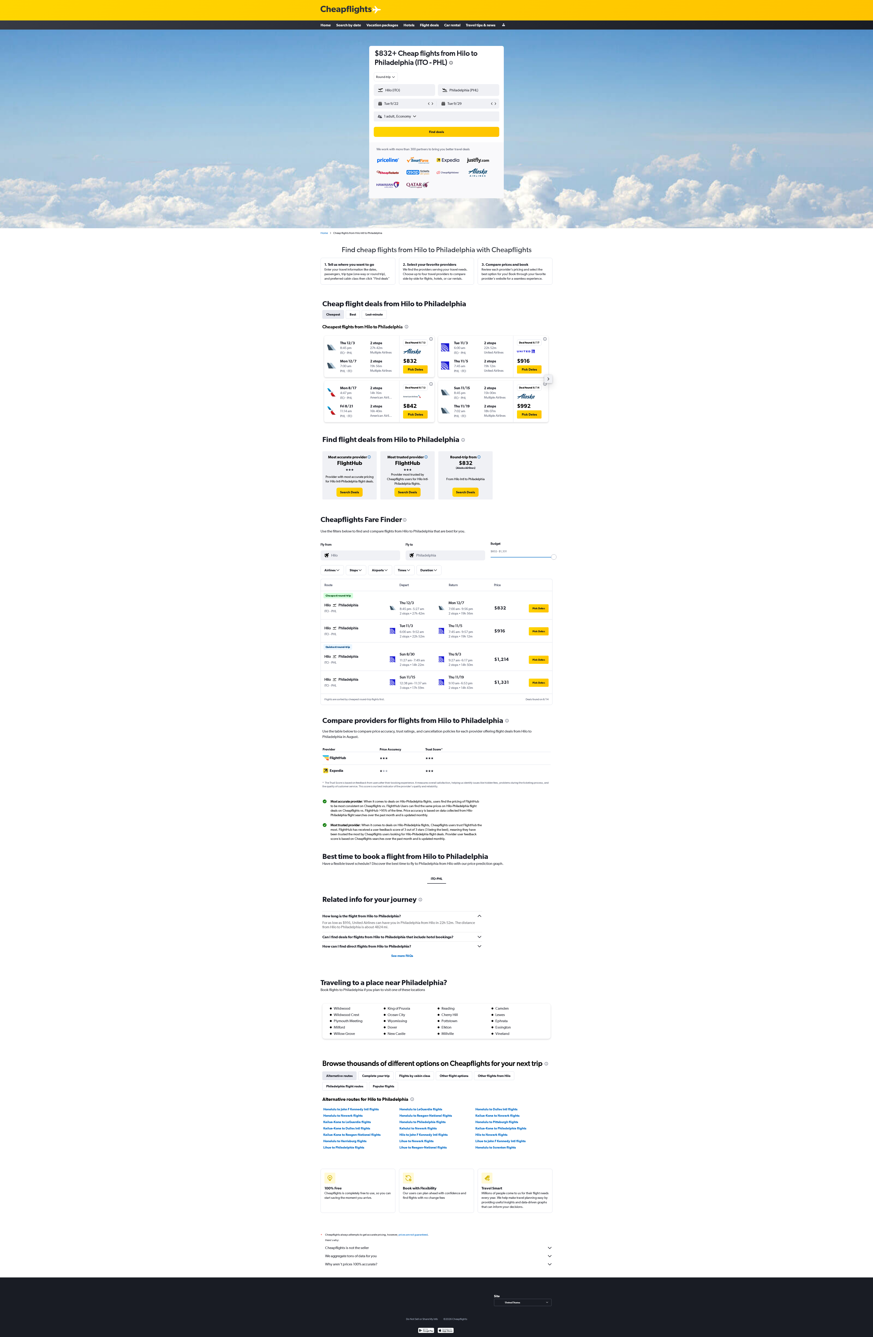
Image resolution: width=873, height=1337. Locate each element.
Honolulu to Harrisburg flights (344, 1141)
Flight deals (429, 25)
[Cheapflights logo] (346, 10)
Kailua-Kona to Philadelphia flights (500, 1128)
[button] (451, 63)
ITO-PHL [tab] (436, 878)
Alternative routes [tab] (339, 1076)
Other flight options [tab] (454, 1076)
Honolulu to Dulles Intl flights (496, 1109)
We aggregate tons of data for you (351, 1256)
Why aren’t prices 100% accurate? (351, 1264)
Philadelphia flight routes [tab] (344, 1086)
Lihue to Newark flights (416, 1141)
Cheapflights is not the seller (347, 1248)
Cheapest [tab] (333, 314)
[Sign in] (503, 25)
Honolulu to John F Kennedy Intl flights (351, 1109)
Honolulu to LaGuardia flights (420, 1109)
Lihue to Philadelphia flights (343, 1147)
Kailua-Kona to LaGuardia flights (347, 1122)
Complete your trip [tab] (376, 1076)
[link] (349, 492)
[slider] (554, 557)
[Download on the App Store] (445, 1331)
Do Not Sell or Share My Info (422, 1319)
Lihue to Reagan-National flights (423, 1147)
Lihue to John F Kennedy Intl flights (500, 1141)
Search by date (348, 25)
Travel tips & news (480, 25)
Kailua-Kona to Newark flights (497, 1115)
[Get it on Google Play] (426, 1331)
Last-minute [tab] (374, 314)
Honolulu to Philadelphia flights (422, 1122)
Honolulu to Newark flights (343, 1115)
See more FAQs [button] (402, 956)
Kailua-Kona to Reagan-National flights (352, 1134)
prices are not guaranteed (413, 1234)
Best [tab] (353, 314)
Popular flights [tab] (383, 1086)
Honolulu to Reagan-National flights (425, 1115)
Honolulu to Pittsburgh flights (496, 1122)
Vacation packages (382, 25)
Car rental (452, 25)
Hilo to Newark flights (491, 1134)
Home (326, 25)
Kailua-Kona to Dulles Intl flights (346, 1128)
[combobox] (386, 76)
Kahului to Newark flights (418, 1128)
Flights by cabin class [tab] (414, 1076)
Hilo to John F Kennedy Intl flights (423, 1134)
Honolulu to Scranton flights (495, 1147)
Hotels (409, 25)
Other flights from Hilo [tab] (494, 1076)
